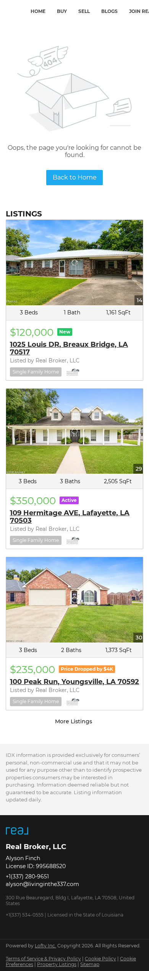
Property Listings (56, 964)
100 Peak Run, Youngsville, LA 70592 (74, 682)
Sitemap (89, 964)
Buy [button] (62, 11)
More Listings (73, 721)
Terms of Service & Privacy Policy (43, 958)
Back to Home (75, 177)
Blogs (109, 11)
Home (38, 11)
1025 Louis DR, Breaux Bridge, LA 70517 (69, 348)
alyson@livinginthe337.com (42, 884)
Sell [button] (84, 11)
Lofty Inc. (45, 946)
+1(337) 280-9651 (27, 876)
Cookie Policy (100, 958)
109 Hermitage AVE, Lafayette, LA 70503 (70, 517)
